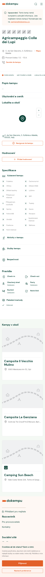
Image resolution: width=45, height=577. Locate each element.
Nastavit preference (22, 571)
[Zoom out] (38, 115)
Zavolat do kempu (13, 62)
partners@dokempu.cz (20, 22)
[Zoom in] (38, 110)
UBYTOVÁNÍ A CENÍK (24, 75)
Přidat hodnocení (24, 159)
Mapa (38, 51)
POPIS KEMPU (9, 75)
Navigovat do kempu (24, 143)
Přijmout (22, 563)
